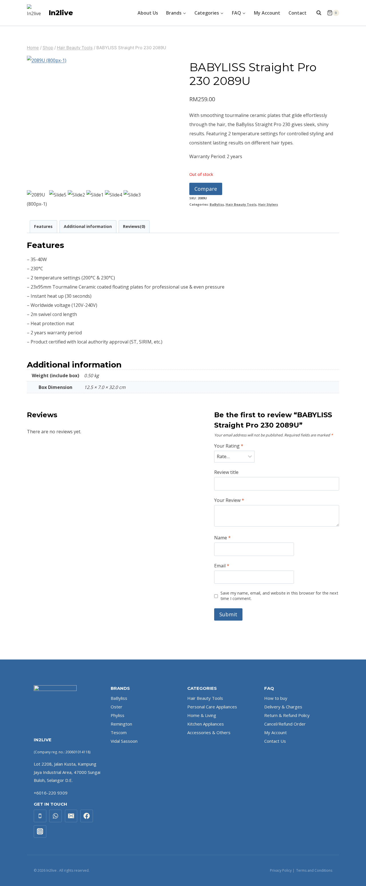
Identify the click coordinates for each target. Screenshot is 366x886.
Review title (226, 472)
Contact (298, 13)
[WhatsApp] (55, 816)
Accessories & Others (208, 732)
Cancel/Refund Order (285, 724)
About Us (148, 13)
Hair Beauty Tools (241, 204)
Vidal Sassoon (124, 741)
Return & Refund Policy (287, 715)
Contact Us (275, 741)
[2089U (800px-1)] (93, 122)
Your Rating (228, 446)
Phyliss (117, 715)
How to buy (275, 698)
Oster (116, 707)
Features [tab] (43, 226)
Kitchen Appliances (205, 724)
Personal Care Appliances (212, 707)
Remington (121, 724)
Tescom (119, 732)
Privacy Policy (281, 870)
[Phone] (40, 816)
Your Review (229, 500)
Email (221, 566)
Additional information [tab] (88, 226)
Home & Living (201, 715)
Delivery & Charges (283, 707)
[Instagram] (40, 831)
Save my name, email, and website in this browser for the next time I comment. (279, 596)
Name (222, 538)
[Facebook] (86, 816)
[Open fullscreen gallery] (154, 183)
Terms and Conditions (314, 870)
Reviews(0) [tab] (134, 226)
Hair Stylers (268, 204)
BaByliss (217, 204)
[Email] (71, 816)
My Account (267, 13)
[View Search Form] (318, 12)
